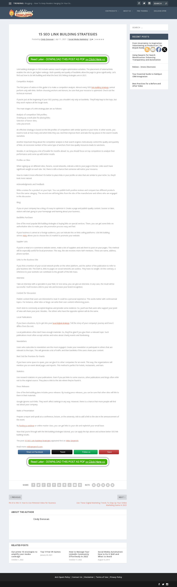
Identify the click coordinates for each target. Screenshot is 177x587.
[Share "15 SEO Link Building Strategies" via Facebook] (33, 485)
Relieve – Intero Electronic (144, 67)
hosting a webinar (26, 425)
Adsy (25, 235)
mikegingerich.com (35, 446)
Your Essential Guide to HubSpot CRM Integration (147, 75)
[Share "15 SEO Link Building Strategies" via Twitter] (38, 485)
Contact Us (77, 577)
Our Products (111, 11)
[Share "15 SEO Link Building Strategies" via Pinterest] (54, 485)
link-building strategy (100, 87)
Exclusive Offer (160, 11)
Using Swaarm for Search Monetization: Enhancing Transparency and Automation (146, 57)
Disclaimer (89, 577)
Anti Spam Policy (62, 577)
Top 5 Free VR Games (50, 552)
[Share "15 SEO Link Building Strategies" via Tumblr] (48, 485)
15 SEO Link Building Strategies (38, 440)
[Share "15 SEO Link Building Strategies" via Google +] (43, 485)
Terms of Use (102, 577)
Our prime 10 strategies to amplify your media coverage (24, 554)
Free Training (142, 11)
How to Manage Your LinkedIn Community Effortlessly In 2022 (79, 554)
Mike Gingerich (72, 440)
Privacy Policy (116, 577)
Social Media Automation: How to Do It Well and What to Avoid (110, 554)
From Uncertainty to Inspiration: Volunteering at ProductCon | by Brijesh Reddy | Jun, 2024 (147, 45)
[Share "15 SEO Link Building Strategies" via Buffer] (64, 485)
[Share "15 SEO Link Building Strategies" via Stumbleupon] (69, 485)
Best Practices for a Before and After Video (146, 84)
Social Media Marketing (78, 39)
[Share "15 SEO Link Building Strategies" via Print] (80, 485)
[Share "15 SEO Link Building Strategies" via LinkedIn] (59, 485)
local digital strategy (61, 323)
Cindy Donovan (47, 39)
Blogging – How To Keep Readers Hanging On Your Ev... (48, 3)
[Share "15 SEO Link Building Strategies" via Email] (74, 485)
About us (127, 11)
